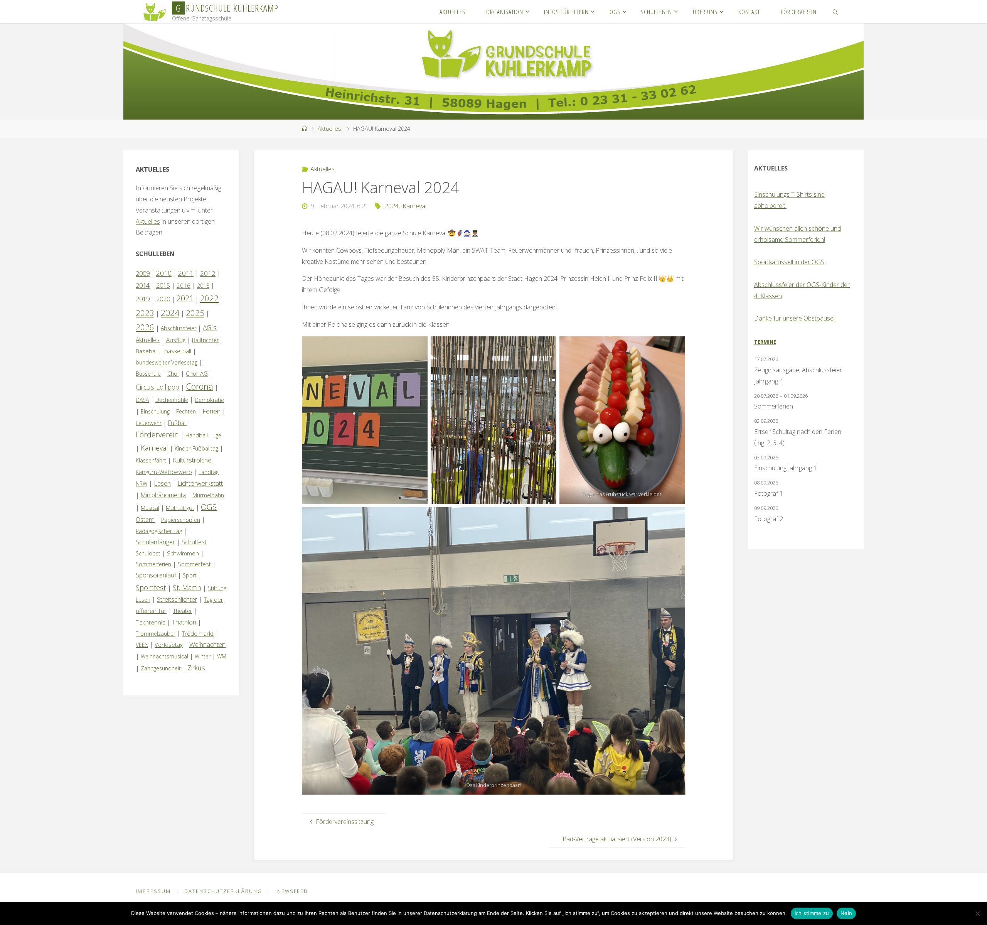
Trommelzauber (155, 633)
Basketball (177, 351)
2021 (185, 298)
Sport (190, 575)
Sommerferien (153, 564)
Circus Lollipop (157, 387)
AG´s (210, 327)
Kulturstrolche (192, 460)
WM (221, 656)
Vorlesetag (169, 644)
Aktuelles (329, 128)
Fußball (177, 423)
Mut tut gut (180, 507)
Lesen (162, 483)
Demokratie (209, 399)
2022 (209, 298)
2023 (145, 312)
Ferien (211, 411)
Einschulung (155, 411)
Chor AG (197, 373)
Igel (218, 435)
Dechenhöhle (171, 399)
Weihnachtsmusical (164, 656)
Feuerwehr (149, 423)
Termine (765, 341)
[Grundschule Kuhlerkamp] (154, 11)
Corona (199, 386)
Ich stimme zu (812, 913)
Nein (846, 913)
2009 (143, 273)
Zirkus (196, 667)
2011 (186, 273)
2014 (143, 285)
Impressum (153, 891)
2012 (208, 273)
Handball (196, 435)
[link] (835, 11)
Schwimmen (183, 553)
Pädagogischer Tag (159, 531)
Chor (173, 373)
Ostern (145, 519)
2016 (183, 285)
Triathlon (184, 622)
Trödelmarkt (198, 633)
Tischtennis (150, 622)
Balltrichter (205, 340)
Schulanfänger (155, 542)
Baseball (147, 351)
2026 (145, 327)
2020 (163, 299)
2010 (164, 273)
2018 (203, 285)
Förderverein (157, 434)
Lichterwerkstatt (200, 483)
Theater (182, 610)
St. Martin (187, 587)
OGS (209, 507)
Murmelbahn (208, 495)
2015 (163, 285)
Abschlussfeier (178, 328)
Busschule (148, 373)
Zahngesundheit (161, 668)
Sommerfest (194, 564)
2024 (392, 206)
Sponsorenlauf (156, 575)
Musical (150, 507)
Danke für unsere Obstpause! (794, 318)
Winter (203, 656)
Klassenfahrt (151, 460)
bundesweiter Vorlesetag (166, 362)
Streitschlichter (177, 599)
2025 (195, 312)
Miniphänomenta (163, 495)
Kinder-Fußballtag (196, 448)
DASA (142, 399)
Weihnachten (207, 644)
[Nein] (977, 913)
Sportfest (151, 587)
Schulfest (194, 542)
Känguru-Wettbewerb (164, 472)
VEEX (142, 644)
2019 (143, 299)
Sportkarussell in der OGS (789, 262)
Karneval (414, 206)
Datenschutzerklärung (223, 891)
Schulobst (148, 553)
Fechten (186, 411)
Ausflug (175, 340)
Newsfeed (292, 891)
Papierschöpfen (180, 519)
